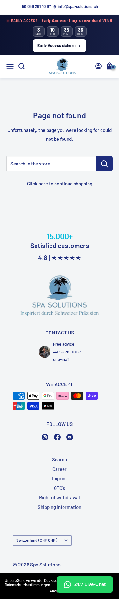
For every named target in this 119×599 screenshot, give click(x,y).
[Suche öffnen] (21, 66)
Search (59, 459)
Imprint (59, 478)
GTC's (59, 488)
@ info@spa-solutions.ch (75, 6)
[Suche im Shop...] (104, 163)
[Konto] (98, 66)
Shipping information (59, 507)
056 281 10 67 (39, 6)
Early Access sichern (56, 45)
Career (59, 469)
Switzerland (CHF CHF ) (36, 540)
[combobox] (103, 114)
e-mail (63, 359)
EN (102, 114)
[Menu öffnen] (10, 67)
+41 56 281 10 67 (67, 351)
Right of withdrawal (59, 497)
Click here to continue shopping (59, 183)
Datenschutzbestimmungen (27, 585)
